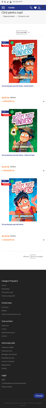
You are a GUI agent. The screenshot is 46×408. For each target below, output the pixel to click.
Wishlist (4, 311)
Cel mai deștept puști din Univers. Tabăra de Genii (18, 155)
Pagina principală (9, 16)
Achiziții (4, 368)
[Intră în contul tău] (39, 7)
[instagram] (5, 1)
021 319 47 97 (17, 2)
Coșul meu (5, 307)
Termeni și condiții (7, 347)
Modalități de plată (8, 358)
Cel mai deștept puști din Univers (12, 224)
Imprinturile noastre (8, 333)
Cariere (4, 329)
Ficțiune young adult (8, 296)
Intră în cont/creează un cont (11, 314)
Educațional (5, 289)
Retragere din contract (9, 354)
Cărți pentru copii (7, 292)
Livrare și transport (8, 361)
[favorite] (35, 8)
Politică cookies (7, 387)
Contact (4, 336)
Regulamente (6, 365)
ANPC (3, 380)
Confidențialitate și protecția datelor (14, 383)
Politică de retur (7, 351)
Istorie (4, 285)
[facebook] (3, 1)
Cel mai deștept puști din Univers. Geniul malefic (17, 86)
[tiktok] (8, 1)
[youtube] (11, 1)
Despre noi (5, 326)
